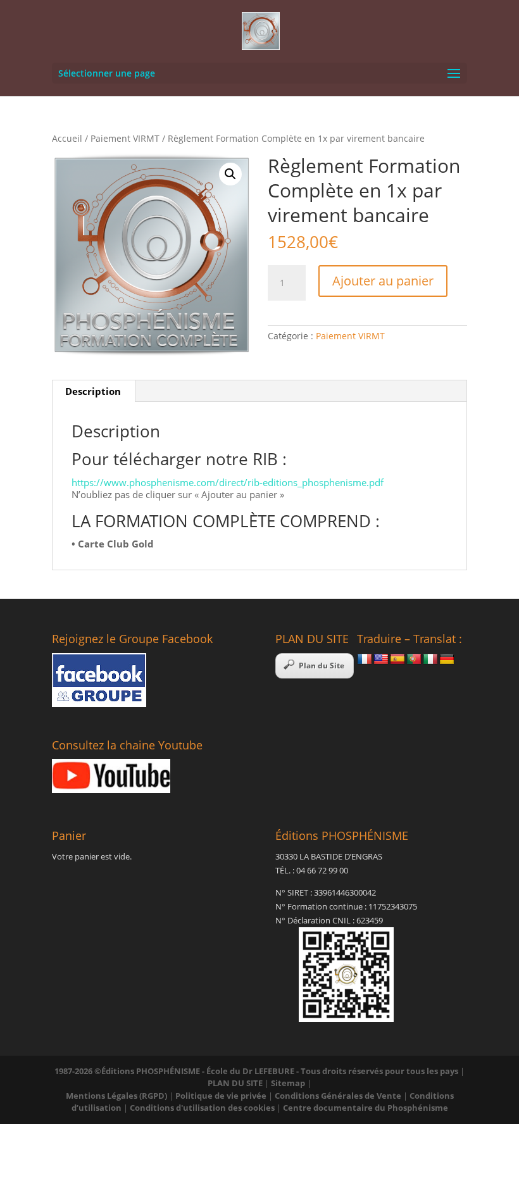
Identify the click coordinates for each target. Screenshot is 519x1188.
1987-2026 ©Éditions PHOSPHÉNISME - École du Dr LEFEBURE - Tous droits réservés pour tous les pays (256, 1071)
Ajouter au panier (383, 280)
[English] (381, 659)
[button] (230, 174)
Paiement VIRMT (125, 138)
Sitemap (288, 1083)
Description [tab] (93, 391)
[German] (446, 659)
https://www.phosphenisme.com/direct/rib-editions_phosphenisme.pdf (228, 482)
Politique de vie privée (220, 1095)
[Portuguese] (414, 659)
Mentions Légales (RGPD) (116, 1095)
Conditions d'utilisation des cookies (202, 1107)
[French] (364, 659)
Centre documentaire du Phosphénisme (365, 1107)
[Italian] (430, 659)
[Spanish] (397, 659)
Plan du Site (321, 665)
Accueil (67, 138)
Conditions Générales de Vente (338, 1095)
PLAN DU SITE (235, 1083)
